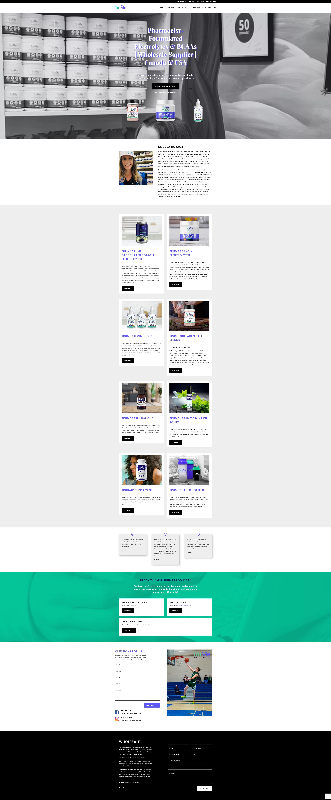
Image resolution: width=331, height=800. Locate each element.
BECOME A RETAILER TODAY (165, 86)
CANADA (192, 2)
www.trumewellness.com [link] (183, 605)
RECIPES (196, 8)
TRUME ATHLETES (184, 8)
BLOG (204, 8)
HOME (161, 8)
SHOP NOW (128, 611)
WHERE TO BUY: (182, 2)
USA (198, 2)
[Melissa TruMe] (136, 185)
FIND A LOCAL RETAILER (208, 2)
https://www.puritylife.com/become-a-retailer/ (132, 758)
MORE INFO (128, 288)
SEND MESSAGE (151, 705)
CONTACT (212, 8)
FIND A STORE (128, 630)
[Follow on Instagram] (123, 787)
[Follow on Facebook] (119, 787)
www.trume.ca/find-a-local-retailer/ (138, 625)
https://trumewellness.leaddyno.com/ (129, 782)
